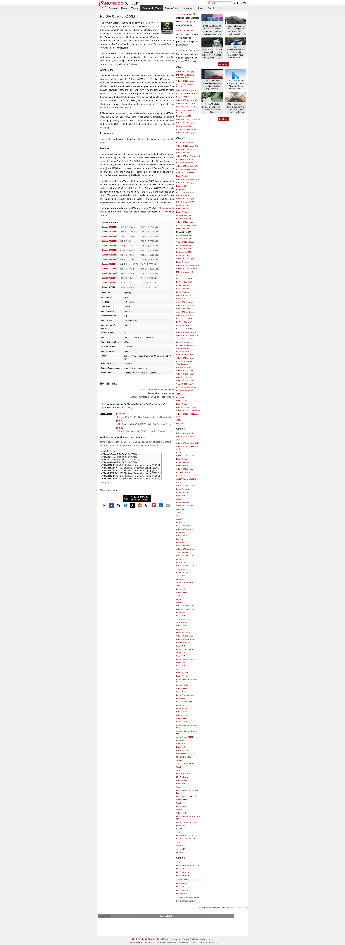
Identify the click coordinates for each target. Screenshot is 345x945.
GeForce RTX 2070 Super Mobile (187, 265)
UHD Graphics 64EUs (183, 757)
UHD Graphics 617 (182, 872)
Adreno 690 (180, 845)
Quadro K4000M (109, 241)
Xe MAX (179, 669)
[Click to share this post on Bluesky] (125, 505)
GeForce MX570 (181, 536)
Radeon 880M (181, 532)
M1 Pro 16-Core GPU (183, 325)
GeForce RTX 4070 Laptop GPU (187, 133)
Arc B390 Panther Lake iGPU (186, 339)
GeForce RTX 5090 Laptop (185, 72)
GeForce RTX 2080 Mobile (185, 222)
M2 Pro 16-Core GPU (183, 322)
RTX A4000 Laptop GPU (184, 202)
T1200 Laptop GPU (182, 552)
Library (199, 8)
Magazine (187, 8)
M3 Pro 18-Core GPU (183, 279)
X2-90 (178, 512)
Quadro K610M (108, 278)
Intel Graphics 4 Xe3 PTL (184, 642)
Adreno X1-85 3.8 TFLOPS (185, 649)
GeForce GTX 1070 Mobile (185, 377)
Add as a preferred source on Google (140, 498)
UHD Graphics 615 (182, 875)
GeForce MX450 (181, 626)
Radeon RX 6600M (182, 289)
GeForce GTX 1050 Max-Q (185, 639)
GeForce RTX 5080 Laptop (185, 81)
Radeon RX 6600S (182, 342)
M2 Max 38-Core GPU (183, 218)
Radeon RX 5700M (182, 309)
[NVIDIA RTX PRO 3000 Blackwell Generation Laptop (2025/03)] (130, 470)
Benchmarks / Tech (151, 8)
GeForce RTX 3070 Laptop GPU (187, 183)
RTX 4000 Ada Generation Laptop (187, 107)
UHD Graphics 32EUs (183, 774)
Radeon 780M (181, 589)
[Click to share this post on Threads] (118, 505)
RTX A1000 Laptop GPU (184, 433)
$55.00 (119, 427)
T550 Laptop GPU (182, 619)
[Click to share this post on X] (132, 505)
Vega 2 (178, 862)
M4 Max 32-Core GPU (183, 235)
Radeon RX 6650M (182, 285)
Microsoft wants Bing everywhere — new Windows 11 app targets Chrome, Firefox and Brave (235, 84)
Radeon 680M (181, 616)
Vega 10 (179, 760)
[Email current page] (167, 505)
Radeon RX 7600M (182, 255)
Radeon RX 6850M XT (183, 153)
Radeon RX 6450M (182, 502)
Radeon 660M (181, 666)
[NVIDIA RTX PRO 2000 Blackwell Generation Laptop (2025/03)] (130, 473)
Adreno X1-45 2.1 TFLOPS (185, 737)
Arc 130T (179, 629)
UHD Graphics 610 (182, 883)
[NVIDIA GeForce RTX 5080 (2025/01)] (130, 454)
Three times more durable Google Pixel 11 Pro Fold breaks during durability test (235, 108)
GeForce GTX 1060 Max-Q (185, 549)
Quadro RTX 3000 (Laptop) (185, 367)
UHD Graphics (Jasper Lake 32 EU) (188, 865)
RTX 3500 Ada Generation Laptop (187, 129)
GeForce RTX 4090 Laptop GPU (187, 90)
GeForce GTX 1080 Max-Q (185, 374)
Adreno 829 (180, 579)
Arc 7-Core (180, 596)
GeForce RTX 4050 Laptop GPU (187, 332)
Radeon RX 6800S (182, 208)
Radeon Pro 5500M (182, 489)
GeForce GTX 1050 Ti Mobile (186, 606)
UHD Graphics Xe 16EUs (184, 835)
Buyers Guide (171, 8)
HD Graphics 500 (182, 893)
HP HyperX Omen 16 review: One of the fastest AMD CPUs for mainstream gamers (212, 30)
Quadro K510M (108, 282)
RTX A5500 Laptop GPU (184, 143)
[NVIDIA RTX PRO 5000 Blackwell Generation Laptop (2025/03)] (130, 465)
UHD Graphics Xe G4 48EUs (186, 796)
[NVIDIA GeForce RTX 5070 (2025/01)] (130, 462)
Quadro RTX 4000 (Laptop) (185, 312)
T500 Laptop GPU (182, 622)
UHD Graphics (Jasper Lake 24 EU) (188, 869)
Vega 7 (178, 787)
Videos (134, 8)
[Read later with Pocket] (146, 505)
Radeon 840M (181, 656)
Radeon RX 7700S (182, 212)
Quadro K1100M (109, 259)
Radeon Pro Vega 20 (183, 572)
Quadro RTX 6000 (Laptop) (185, 172)
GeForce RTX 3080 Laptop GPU (187, 146)
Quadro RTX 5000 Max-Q (185, 302)
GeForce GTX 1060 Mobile (185, 469)
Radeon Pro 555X (182, 705)
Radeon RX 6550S (182, 465)
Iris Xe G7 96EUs (182, 685)
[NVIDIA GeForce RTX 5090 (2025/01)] (130, 457)
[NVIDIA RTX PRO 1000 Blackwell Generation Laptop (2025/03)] (130, 476)
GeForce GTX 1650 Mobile (185, 529)
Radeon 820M (181, 784)
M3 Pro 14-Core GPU (183, 319)
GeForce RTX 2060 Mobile (185, 370)
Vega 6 (178, 809)
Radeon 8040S (181, 397)
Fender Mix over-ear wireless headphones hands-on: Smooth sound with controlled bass (236, 30)
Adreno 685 (180, 849)
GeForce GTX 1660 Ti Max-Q (186, 456)
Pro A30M (179, 539)
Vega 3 (178, 842)
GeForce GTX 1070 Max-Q (185, 436)
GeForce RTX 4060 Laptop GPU (187, 166)
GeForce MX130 (181, 799)
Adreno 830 (180, 576)
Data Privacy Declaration (169, 939)
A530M (178, 452)
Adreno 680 (180, 852)
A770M (178, 275)
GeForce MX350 (181, 688)
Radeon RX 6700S (182, 292)
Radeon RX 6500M (182, 462)
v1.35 (101, 485)
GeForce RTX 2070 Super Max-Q (187, 335)
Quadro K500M (182, 879)
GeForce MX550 (181, 592)
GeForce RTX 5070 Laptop (185, 123)
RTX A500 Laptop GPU (184, 472)
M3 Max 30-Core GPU (183, 239)
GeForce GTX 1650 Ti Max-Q (186, 556)
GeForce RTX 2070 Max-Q (185, 358)
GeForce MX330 (181, 715)
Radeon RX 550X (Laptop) (185, 695)
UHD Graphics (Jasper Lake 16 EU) (188, 887)
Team (153, 939)
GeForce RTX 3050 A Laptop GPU (187, 443)
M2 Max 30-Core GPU (183, 249)
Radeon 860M (181, 612)
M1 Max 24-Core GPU (183, 252)
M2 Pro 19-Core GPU (183, 282)
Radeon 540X (180, 747)
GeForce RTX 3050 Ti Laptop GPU (188, 410)
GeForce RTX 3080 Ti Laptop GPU (188, 119)
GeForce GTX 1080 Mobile (185, 315)
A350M (178, 599)
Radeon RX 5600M (182, 404)
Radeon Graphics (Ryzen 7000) (186, 822)
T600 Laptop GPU (182, 569)
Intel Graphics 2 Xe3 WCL (185, 753)
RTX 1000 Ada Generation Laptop (187, 387)
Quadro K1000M (109, 273)
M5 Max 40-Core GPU (183, 116)
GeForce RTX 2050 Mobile (185, 506)
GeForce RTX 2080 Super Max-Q (187, 268)
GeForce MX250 (181, 712)
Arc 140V (179, 519)
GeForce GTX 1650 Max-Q (185, 566)
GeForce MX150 (181, 718)
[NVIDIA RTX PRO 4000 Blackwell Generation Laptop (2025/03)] (130, 468)
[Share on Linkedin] (160, 505)
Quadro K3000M (109, 250)
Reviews (112, 8)
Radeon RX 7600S (182, 262)
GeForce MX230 (181, 780)
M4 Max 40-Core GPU (183, 126)
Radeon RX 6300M (182, 526)
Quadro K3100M (109, 245)
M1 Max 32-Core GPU (183, 245)
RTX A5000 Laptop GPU (184, 163)
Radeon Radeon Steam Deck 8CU (187, 659)
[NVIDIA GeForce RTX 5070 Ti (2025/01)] (130, 460)
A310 (178, 586)
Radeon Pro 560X (182, 672)
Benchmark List (185, 30)
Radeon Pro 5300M (182, 542)
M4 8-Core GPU (181, 562)
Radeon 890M (181, 496)
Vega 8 (178, 770)
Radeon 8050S (181, 299)
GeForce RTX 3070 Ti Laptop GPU (188, 156)
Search (211, 8)
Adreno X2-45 (181, 652)
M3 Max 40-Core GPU (183, 215)
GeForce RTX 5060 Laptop (185, 149)
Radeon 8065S (181, 186)
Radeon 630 (180, 740)
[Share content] (105, 505)
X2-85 (178, 516)
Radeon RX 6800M (182, 176)
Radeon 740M (181, 662)
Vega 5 (178, 832)
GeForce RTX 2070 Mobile (185, 295)
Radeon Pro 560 (181, 676)
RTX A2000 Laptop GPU (184, 391)
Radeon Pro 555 (181, 708)
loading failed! (104, 916)
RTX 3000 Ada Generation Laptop (187, 169)
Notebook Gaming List (188, 50)
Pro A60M (179, 423)
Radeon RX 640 (181, 698)
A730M (178, 394)
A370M (178, 482)
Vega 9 (178, 767)
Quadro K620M (108, 264)
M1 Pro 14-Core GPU (183, 351)
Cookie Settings (190, 939)
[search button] (234, 3)
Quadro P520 (180, 743)
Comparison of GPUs (188, 14)
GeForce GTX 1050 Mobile (185, 636)
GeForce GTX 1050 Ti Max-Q (186, 609)
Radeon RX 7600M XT (183, 205)
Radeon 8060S (181, 189)
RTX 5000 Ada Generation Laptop (187, 93)
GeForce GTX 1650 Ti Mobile (186, 486)
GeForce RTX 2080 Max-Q (185, 305)
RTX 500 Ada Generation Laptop (187, 476)
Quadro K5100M (109, 227)
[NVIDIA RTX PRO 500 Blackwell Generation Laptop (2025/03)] (130, 479)
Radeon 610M (181, 825)
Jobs (221, 8)
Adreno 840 (180, 559)
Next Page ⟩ (224, 64)
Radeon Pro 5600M (182, 400)
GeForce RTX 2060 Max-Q (185, 380)
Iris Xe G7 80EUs (182, 722)
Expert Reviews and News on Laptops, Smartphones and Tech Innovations (229, 907)
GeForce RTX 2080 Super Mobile (187, 179)
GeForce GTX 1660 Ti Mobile (186, 407)
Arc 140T (179, 499)
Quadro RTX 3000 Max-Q (185, 384)
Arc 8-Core (180, 509)
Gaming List (130, 407)
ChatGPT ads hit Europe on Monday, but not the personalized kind (212, 108)
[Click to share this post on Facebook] (111, 505)
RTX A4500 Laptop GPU (184, 159)
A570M (178, 420)
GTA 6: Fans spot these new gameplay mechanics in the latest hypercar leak (212, 84)
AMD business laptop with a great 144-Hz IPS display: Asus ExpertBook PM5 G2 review (236, 53)
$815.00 (120, 413)
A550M (178, 440)
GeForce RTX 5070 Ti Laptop (186, 103)
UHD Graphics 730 (182, 806)
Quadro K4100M (109, 236)
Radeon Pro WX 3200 (183, 702)
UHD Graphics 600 (182, 890)
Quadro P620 (180, 692)
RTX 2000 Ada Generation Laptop (187, 225)
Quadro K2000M (109, 268)
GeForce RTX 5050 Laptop (185, 199)
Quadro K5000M (109, 231)
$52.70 (119, 420)
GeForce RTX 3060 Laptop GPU (187, 259)
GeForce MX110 (181, 813)
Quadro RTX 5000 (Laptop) (185, 242)
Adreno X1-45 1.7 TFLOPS (185, 764)
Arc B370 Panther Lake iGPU (186, 479)
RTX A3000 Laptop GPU (184, 272)
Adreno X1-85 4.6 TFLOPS (185, 582)
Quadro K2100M (109, 254)
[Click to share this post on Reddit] (139, 505)
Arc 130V (179, 602)
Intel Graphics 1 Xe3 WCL (185, 839)
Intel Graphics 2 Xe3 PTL (184, 750)
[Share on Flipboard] (153, 505)
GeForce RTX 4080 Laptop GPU (187, 100)
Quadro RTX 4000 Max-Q (185, 355)
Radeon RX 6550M (182, 459)
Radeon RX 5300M (182, 546)
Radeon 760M (181, 646)
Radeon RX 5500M (182, 492)
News (124, 8)
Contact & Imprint (140, 939)
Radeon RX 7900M (182, 97)
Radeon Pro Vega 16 (183, 632)
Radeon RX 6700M (182, 228)
